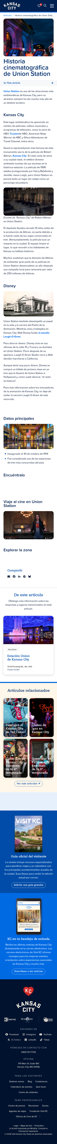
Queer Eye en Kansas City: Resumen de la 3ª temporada (41, 765)
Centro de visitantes (28, 1092)
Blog (30, 1081)
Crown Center (13, 669)
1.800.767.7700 (28, 1052)
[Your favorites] (39, 6)
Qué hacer (41, 1086)
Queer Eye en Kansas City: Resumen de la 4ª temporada (15, 765)
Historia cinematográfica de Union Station (34, 15)
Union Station (11, 91)
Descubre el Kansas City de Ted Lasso (15, 729)
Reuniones (33, 1105)
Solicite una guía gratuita (28, 885)
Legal (16, 1125)
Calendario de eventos (21, 1086)
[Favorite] (49, 620)
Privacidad (39, 1125)
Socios (45, 1105)
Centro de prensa (16, 1105)
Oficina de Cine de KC (26, 1116)
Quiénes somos (16, 1081)
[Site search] (45, 6)
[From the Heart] (28, 991)
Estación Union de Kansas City (18, 657)
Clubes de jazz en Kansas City (40, 729)
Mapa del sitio (26, 1125)
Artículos (7, 15)
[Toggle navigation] (52, 6)
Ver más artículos (27, 784)
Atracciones (12, 649)
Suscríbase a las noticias (28, 971)
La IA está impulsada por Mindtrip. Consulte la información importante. (28, 1130)
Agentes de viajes (17, 1111)
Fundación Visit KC (39, 1111)
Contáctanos (41, 1081)
